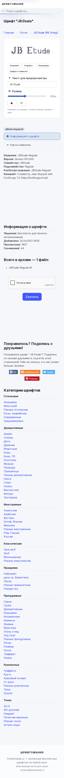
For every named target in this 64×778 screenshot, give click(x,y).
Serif (6, 553)
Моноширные (12, 557)
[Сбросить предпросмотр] (21, 103)
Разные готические (16, 409)
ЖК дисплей (11, 709)
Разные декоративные (18, 475)
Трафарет (10, 654)
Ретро (7, 642)
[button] (13, 372)
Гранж (8, 601)
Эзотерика (10, 497)
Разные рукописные (16, 685)
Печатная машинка (16, 717)
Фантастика (11, 490)
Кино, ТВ (9, 456)
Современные (12, 417)
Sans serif (10, 549)
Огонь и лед (11, 631)
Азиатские (10, 510)
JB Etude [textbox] (30, 51)
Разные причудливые (17, 639)
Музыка (8, 463)
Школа (8, 693)
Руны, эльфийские (15, 413)
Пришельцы (11, 471)
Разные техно (12, 721)
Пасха (7, 581)
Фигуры (8, 493)
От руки (9, 681)
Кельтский (10, 405)
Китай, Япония (13, 521)
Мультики (10, 627)
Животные (10, 448)
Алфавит (28, 65)
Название (14, 65)
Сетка (7, 650)
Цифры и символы (19, 71)
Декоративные (13, 609)
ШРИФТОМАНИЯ (12, 4)
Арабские (10, 514)
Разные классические (17, 560)
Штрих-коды (12, 724)
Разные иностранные (17, 529)
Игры (7, 452)
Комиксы (9, 620)
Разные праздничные (17, 585)
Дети (7, 441)
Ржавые (9, 646)
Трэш (7, 689)
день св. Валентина (16, 577)
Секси (7, 478)
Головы (8, 437)
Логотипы (10, 460)
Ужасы (8, 486)
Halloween (10, 573)
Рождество (11, 588)
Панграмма (43, 65)
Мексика (9, 525)
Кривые (8, 624)
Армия (8, 433)
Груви (7, 605)
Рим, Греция (11, 532)
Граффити (10, 670)
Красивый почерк (15, 678)
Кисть (7, 674)
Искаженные (12, 616)
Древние (9, 445)
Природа (9, 467)
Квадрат (9, 713)
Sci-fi (7, 706)
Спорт (7, 482)
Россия (8, 536)
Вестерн (9, 517)
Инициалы (10, 402)
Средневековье (13, 420)
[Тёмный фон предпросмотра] (12, 103)
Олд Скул (9, 635)
